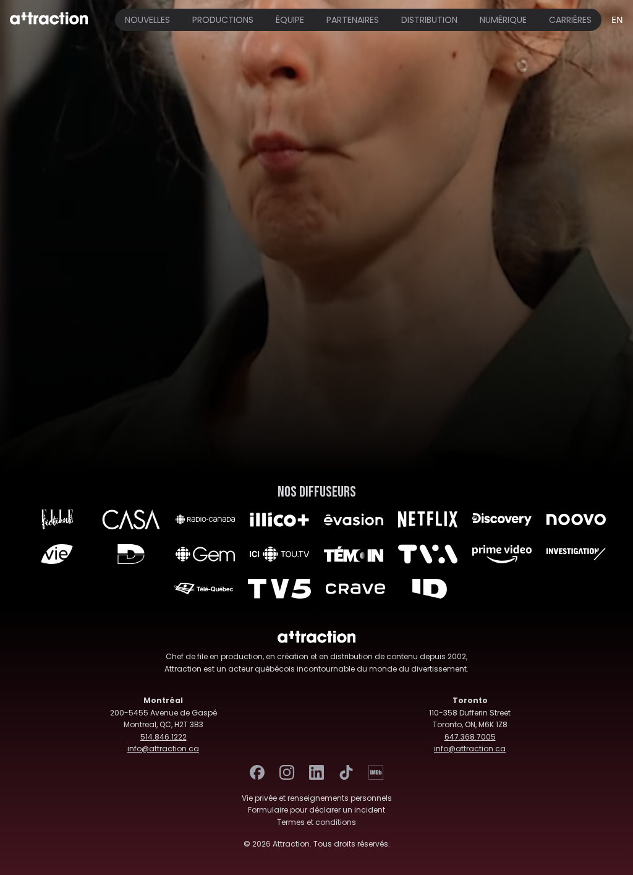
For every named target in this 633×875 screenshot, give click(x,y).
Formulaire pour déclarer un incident (316, 810)
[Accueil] (49, 20)
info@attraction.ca (163, 748)
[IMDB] (375, 772)
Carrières (570, 20)
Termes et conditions (316, 822)
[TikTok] (346, 772)
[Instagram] (286, 772)
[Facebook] (257, 772)
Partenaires (352, 20)
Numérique (503, 20)
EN (617, 19)
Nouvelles (147, 20)
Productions (222, 20)
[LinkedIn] (316, 772)
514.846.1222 (163, 737)
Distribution (429, 20)
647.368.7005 (470, 737)
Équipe (290, 20)
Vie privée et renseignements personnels (317, 798)
